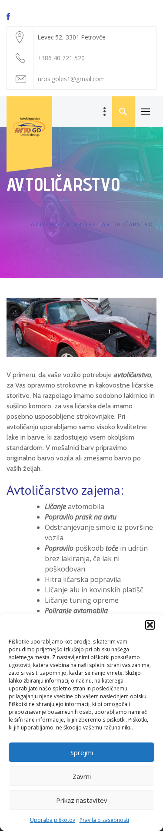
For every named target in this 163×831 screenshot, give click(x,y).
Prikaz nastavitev (81, 800)
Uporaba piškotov (52, 820)
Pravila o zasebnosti (104, 820)
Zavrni (82, 776)
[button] (150, 625)
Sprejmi (81, 752)
